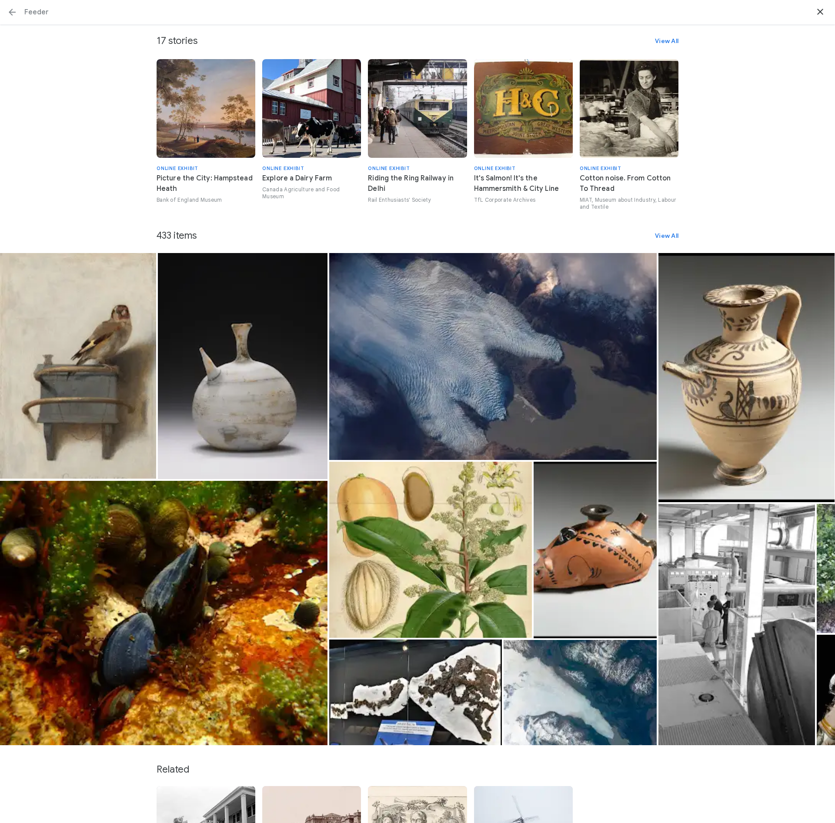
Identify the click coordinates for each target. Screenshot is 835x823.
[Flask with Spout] (242, 366)
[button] (12, 12)
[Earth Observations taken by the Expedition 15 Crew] (493, 356)
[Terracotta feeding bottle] (746, 377)
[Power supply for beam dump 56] (736, 624)
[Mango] (430, 550)
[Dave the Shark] (415, 692)
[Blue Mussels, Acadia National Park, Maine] (163, 613)
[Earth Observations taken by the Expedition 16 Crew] (580, 692)
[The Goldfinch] (78, 366)
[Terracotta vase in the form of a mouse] (595, 550)
